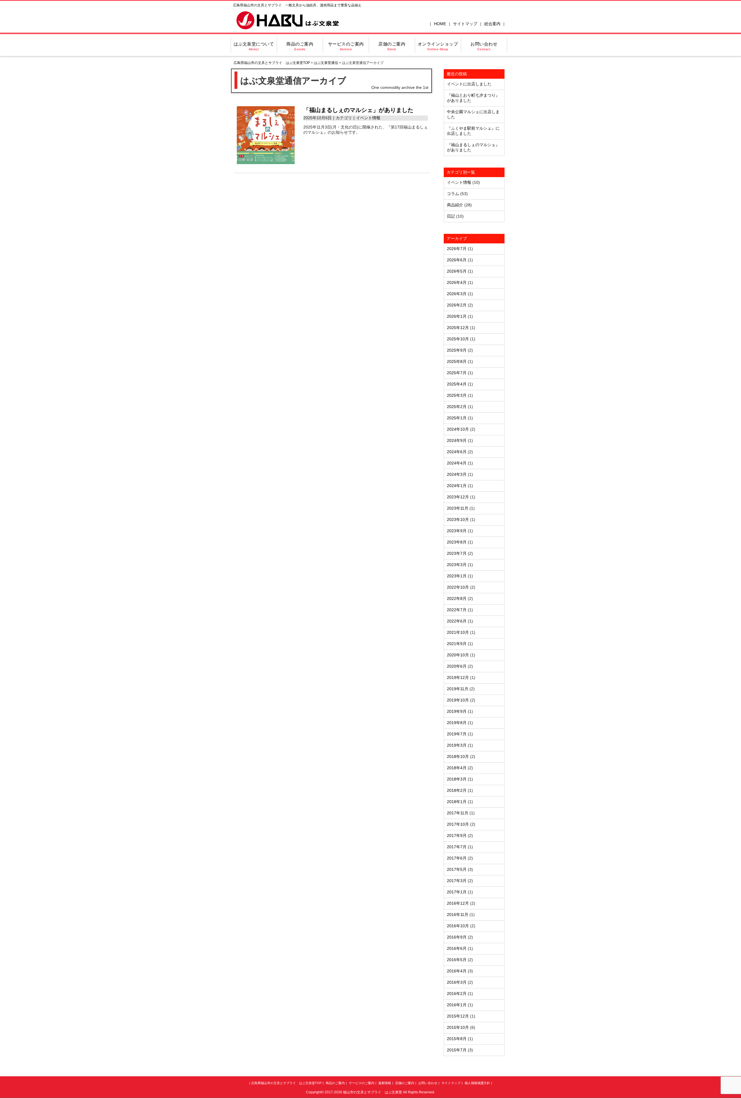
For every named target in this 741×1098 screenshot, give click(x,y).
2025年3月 (457, 395)
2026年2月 (457, 305)
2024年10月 (458, 429)
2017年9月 (457, 835)
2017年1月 (457, 892)
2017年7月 (457, 846)
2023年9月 (457, 530)
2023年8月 (457, 542)
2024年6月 (457, 451)
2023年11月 (457, 508)
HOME (440, 23)
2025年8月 (457, 361)
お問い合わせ (483, 46)
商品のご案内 (299, 46)
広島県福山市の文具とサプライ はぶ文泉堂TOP (272, 63)
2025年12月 (458, 327)
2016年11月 (457, 914)
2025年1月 (457, 418)
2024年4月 (457, 463)
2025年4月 (457, 384)
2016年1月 (457, 1004)
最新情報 (384, 1083)
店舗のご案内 (391, 46)
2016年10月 (458, 925)
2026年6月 (457, 260)
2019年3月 (457, 745)
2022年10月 (458, 587)
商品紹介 (455, 205)
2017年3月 (457, 880)
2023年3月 (457, 564)
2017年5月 (457, 869)
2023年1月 (457, 576)
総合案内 (492, 23)
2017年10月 (458, 824)
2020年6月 (457, 666)
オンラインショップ (438, 46)
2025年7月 (457, 372)
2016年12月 (458, 903)
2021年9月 (457, 643)
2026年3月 (457, 293)
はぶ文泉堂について (254, 46)
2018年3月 (457, 779)
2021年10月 (458, 632)
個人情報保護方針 (477, 1083)
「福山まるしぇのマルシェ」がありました (358, 110)
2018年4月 (457, 767)
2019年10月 (458, 700)
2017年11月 (457, 813)
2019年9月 (457, 711)
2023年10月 (458, 519)
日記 (451, 216)
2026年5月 (457, 271)
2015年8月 (457, 1038)
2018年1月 (457, 801)
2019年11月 (457, 688)
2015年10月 (458, 1027)
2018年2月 (457, 790)
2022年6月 (457, 621)
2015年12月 (458, 1016)
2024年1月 (457, 485)
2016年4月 (457, 971)
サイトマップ (465, 23)
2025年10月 (458, 339)
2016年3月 (457, 982)
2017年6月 (457, 858)
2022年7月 (457, 609)
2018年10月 (458, 756)
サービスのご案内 (346, 46)
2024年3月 (457, 474)
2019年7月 (457, 734)
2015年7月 (457, 1050)
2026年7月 (457, 248)
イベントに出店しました (469, 84)
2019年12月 (458, 677)
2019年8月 (457, 722)
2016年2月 (457, 993)
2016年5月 (457, 959)
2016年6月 (457, 948)
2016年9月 (457, 937)
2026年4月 (457, 282)
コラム (453, 193)
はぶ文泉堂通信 (326, 63)
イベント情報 (368, 117)
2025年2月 (457, 406)
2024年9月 (457, 440)
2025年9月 (457, 350)
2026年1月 (457, 316)
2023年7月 (457, 553)
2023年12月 (458, 497)
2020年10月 (458, 655)
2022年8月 (457, 598)
